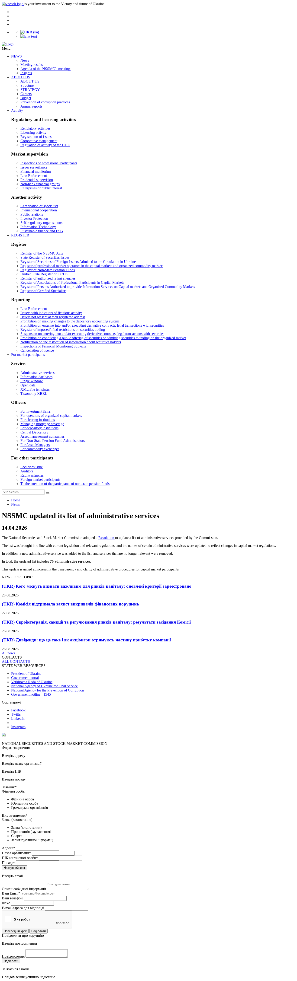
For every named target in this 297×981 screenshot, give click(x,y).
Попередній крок (15, 931)
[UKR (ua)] (29, 32)
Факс (6, 903)
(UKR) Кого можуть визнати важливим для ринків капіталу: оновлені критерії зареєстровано (96, 586)
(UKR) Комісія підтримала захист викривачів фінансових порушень (70, 604)
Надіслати (38, 931)
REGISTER (20, 235)
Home (15, 500)
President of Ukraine (26, 673)
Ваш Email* (11, 893)
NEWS (16, 56)
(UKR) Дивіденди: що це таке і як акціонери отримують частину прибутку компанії (86, 639)
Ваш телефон (12, 898)
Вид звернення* (14, 815)
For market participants (28, 355)
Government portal (25, 678)
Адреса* (8, 848)
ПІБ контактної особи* (20, 858)
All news (8, 653)
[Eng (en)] (28, 36)
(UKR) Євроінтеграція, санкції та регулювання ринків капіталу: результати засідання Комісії (96, 622)
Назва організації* (16, 853)
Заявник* (9, 787)
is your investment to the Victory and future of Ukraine (64, 4)
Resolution (106, 538)
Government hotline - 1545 (31, 694)
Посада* (8, 863)
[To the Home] (148, 44)
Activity (17, 110)
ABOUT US (20, 77)
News (15, 504)
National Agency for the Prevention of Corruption (47, 690)
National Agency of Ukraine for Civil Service (44, 686)
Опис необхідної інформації (24, 889)
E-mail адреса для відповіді (23, 908)
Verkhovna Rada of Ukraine (31, 682)
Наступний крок (15, 868)
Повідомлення (13, 956)
